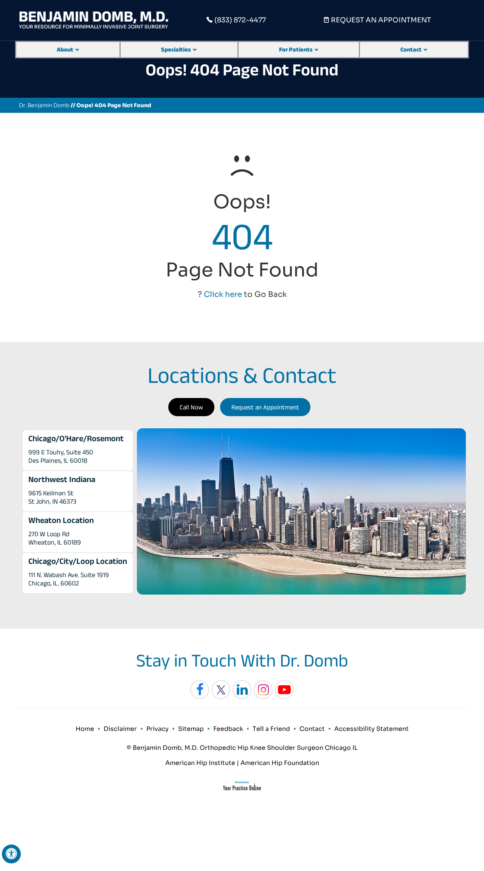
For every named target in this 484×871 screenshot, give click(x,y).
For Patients (296, 49)
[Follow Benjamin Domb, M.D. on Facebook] (199, 689)
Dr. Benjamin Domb (44, 105)
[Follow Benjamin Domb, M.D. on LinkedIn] (242, 689)
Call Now (191, 407)
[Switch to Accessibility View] (11, 853)
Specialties (176, 49)
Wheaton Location (61, 519)
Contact (411, 49)
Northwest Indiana (61, 479)
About (65, 49)
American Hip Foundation (279, 763)
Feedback (228, 729)
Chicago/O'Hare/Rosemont (76, 438)
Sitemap (191, 729)
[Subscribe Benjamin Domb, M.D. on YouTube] (284, 689)
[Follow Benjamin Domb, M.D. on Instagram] (263, 689)
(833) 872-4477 (240, 20)
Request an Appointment (265, 407)
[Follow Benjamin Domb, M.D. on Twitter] (221, 689)
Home (85, 729)
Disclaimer (120, 729)
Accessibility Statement (371, 729)
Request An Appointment (381, 20)
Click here (223, 294)
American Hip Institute (200, 763)
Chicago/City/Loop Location (77, 560)
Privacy (157, 729)
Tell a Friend (271, 729)
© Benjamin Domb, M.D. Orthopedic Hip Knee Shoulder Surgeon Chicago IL (242, 748)
